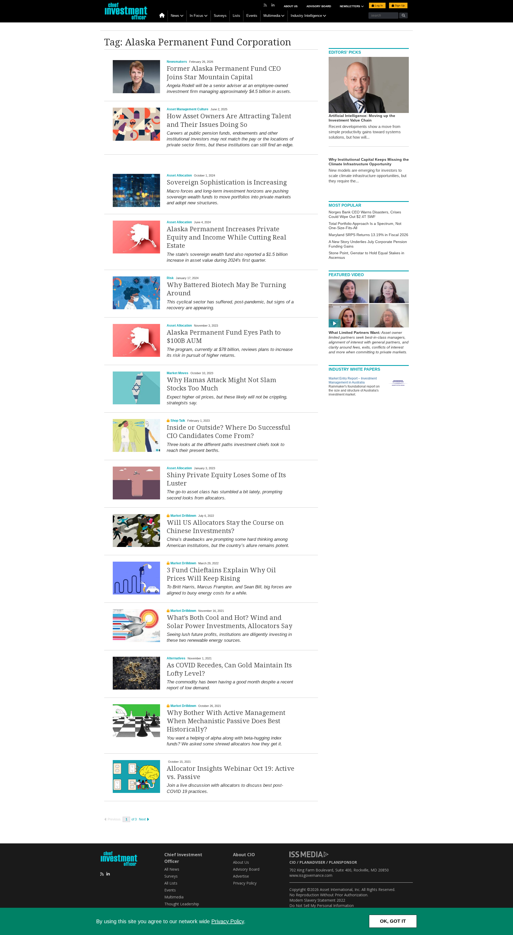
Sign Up (399, 5)
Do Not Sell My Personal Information (321, 905)
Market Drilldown (183, 516)
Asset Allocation (179, 175)
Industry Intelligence (306, 16)
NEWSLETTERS (350, 6)
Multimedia (271, 16)
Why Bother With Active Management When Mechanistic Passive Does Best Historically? (226, 721)
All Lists (170, 883)
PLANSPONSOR (343, 862)
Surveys (220, 16)
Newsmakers (177, 62)
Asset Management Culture (187, 109)
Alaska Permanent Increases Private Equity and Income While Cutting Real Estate (226, 237)
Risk (170, 278)
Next (142, 819)
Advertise (241, 876)
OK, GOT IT (393, 921)
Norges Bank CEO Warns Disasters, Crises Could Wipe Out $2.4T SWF (365, 214)
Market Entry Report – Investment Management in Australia (353, 380)
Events (251, 16)
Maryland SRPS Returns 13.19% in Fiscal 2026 (368, 235)
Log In (378, 5)
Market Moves (177, 373)
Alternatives (176, 658)
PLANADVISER (312, 862)
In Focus (196, 16)
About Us (291, 6)
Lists (236, 16)
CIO (292, 862)
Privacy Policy (227, 921)
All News (171, 869)
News (175, 16)
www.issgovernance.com (310, 875)
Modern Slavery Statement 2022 (317, 900)
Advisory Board (318, 6)
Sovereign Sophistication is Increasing (227, 182)
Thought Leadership (181, 903)
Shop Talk (177, 420)
